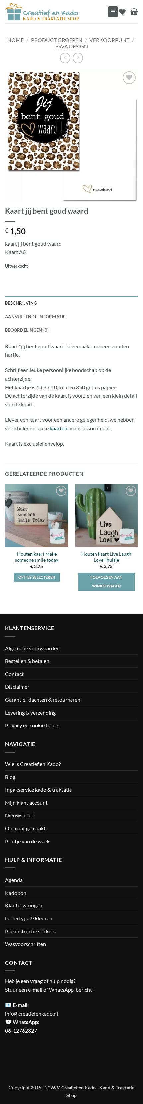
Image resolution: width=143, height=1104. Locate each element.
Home (15, 40)
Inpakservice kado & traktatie (38, 789)
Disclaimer (17, 686)
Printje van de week (27, 841)
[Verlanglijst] (122, 11)
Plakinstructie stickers (30, 931)
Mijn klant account (26, 802)
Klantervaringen (23, 905)
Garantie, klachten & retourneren (42, 699)
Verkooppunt (109, 40)
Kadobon (15, 893)
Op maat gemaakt (25, 828)
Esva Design (71, 46)
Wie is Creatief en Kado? (33, 764)
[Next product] (65, 58)
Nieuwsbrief (19, 815)
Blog (10, 777)
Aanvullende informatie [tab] (35, 316)
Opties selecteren (36, 577)
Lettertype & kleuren (28, 918)
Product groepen (56, 40)
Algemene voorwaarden (32, 648)
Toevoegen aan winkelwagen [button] (106, 581)
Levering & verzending (30, 712)
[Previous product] (78, 58)
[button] (113, 11)
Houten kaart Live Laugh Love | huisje (106, 557)
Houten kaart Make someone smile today (36, 557)
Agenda (14, 880)
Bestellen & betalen (27, 661)
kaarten (58, 428)
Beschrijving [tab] (21, 303)
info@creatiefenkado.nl (31, 1013)
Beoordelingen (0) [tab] (27, 330)
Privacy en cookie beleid (32, 725)
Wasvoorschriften (25, 944)
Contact (14, 674)
